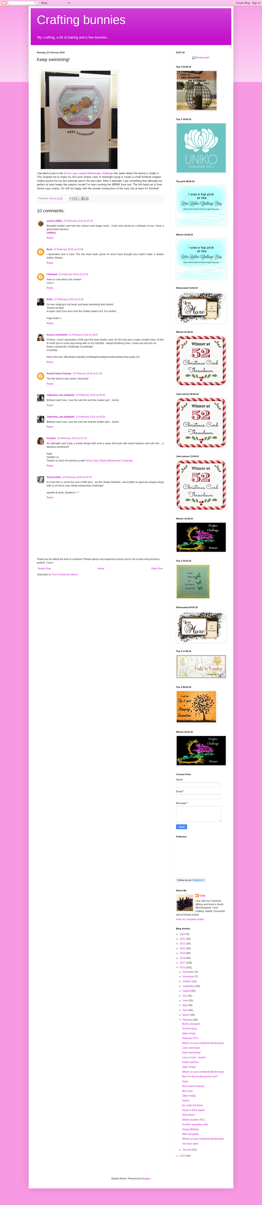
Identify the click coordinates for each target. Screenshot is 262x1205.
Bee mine (187, 1091)
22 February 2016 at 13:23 (73, 274)
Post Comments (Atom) (65, 574)
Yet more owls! (190, 1143)
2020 (183, 948)
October (187, 981)
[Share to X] (79, 198)
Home (101, 568)
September (189, 986)
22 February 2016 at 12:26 (78, 220)
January (187, 1149)
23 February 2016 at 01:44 (87, 373)
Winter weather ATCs (193, 1119)
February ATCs (190, 1038)
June (186, 1000)
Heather (51, 438)
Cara (202, 895)
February (188, 1019)
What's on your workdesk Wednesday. (203, 1043)
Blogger (146, 1178)
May (185, 1005)
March (186, 1014)
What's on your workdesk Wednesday (203, 1071)
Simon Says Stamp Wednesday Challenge (109, 460)
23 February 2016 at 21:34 (72, 438)
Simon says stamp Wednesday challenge (88, 173)
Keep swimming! (191, 1052)
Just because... (190, 1028)
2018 (183, 958)
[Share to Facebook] (83, 198)
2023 (183, 934)
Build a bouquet (191, 1023)
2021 (183, 943)
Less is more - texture (194, 1057)
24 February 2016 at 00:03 (77, 477)
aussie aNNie (54, 220)
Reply (50, 237)
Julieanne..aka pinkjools (61, 395)
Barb (49, 249)
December (189, 971)
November (189, 976)
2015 (183, 1155)
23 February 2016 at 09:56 (90, 395)
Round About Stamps (59, 373)
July (185, 995)
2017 (183, 962)
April (185, 1010)
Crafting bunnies (81, 20)
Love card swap (191, 1047)
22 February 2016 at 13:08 (68, 249)
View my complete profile (190, 919)
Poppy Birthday (190, 1129)
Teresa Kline (54, 477)
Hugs (185, 1081)
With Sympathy (190, 1134)
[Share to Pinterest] (87, 198)
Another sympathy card (195, 1124)
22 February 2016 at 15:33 (69, 299)
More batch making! (193, 1086)
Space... (186, 1100)
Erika (50, 299)
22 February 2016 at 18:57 (83, 334)
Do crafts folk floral (192, 1105)
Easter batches (190, 1062)
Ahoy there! (188, 1114)
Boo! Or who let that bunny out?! (200, 1076)
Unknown (52, 274)
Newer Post (44, 568)
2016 (183, 967)
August (187, 990)
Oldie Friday (189, 1033)
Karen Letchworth (57, 334)
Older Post (157, 568)
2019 (183, 953)
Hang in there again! (193, 1110)
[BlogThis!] (75, 198)
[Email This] (71, 198)
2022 (183, 938)
